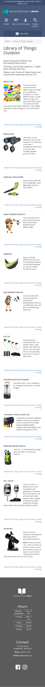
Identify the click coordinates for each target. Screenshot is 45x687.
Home (7, 41)
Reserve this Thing (11, 124)
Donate (6, 24)
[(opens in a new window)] (25, 20)
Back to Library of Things (36, 125)
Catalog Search (35, 25)
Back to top (24, 124)
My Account (25, 24)
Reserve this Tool (11, 205)
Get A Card (16, 24)
